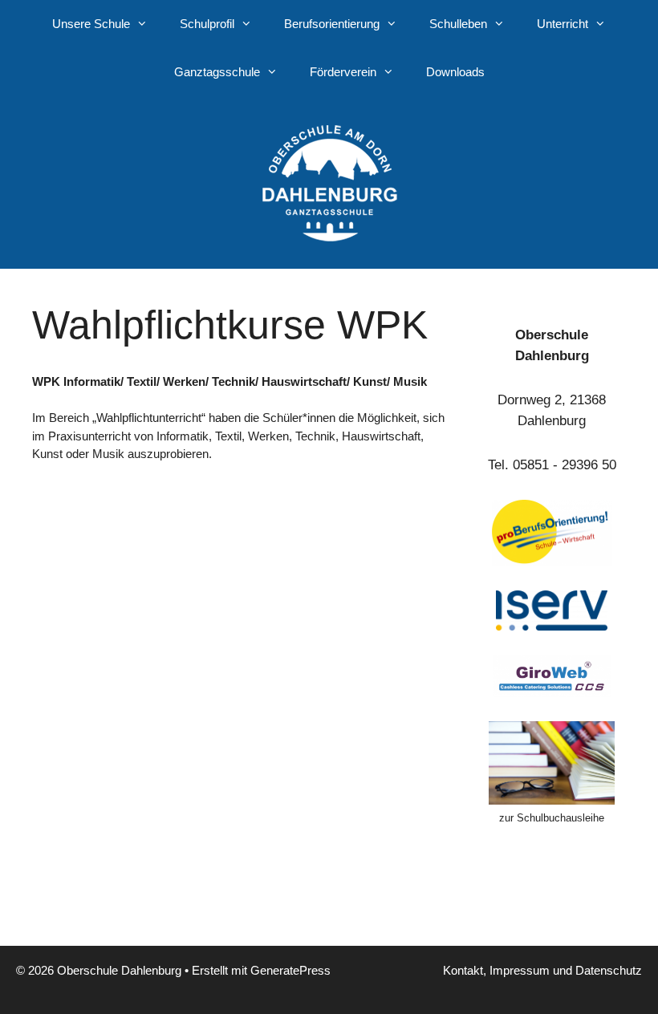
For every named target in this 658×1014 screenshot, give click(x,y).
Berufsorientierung (332, 23)
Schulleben (458, 23)
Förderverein (343, 72)
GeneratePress (290, 970)
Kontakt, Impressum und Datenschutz (542, 970)
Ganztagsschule (217, 72)
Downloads (455, 72)
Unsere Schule (91, 23)
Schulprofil (207, 23)
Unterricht (562, 23)
